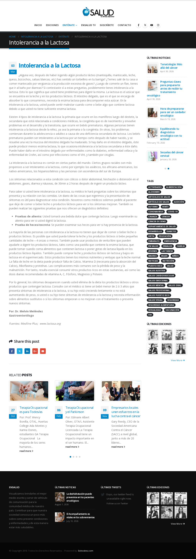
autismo (153, 206)
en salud (153, 246)
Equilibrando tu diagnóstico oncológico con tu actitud (171, 134)
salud (170, 265)
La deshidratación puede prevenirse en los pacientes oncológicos (80, 497)
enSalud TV (88, 25)
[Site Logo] (98, 11)
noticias (153, 261)
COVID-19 (172, 211)
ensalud (167, 246)
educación (165, 236)
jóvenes (152, 251)
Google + (35, 351)
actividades (155, 187)
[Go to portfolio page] (153, 334)
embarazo (154, 241)
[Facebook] (138, 25)
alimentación (173, 187)
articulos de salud (159, 197)
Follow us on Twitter (117, 503)
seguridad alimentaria (161, 305)
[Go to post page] (29, 391)
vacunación (172, 310)
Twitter (19, 351)
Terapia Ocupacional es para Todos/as (33, 409)
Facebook (12, 351)
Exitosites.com (85, 550)
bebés (165, 206)
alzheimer (154, 192)
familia (181, 246)
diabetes (171, 231)
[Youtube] (151, 25)
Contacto (124, 25)
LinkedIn (27, 351)
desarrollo (155, 231)
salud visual (155, 300)
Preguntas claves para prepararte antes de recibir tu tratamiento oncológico (164, 88)
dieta (151, 236)
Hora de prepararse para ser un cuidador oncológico (172, 112)
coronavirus (155, 211)
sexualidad (154, 310)
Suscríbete (107, 25)
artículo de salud (158, 202)
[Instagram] (158, 25)
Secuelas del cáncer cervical (172, 153)
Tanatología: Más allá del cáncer (171, 65)
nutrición (168, 261)
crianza (152, 216)
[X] (145, 25)
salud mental (156, 285)
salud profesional (159, 290)
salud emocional (158, 280)
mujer (164, 256)
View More (177, 360)
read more (26, 451)
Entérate (69, 25)
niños (175, 256)
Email (43, 351)
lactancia (167, 251)
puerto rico (155, 265)
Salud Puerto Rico (159, 295)
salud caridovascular (161, 275)
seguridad (173, 300)
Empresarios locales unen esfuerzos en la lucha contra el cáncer (125, 411)
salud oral (174, 285)
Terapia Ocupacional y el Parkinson (79, 409)
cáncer (166, 216)
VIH (150, 314)
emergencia (170, 241)
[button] (70, 457)
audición (179, 202)
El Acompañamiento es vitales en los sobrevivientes (80, 515)
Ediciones (52, 25)
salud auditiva (156, 270)
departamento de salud (162, 226)
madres (152, 256)
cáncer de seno (157, 221)
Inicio (38, 25)
